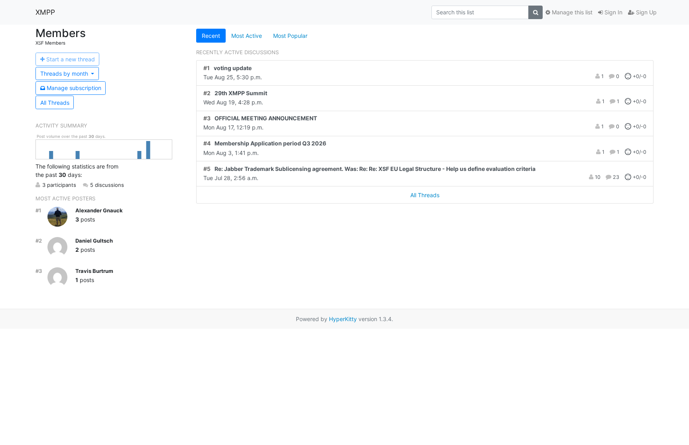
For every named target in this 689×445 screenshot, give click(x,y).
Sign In (612, 12)
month (65, 73)
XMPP (45, 12)
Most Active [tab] (246, 35)
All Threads (54, 102)
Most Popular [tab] (290, 35)
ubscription (74, 87)
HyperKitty (343, 319)
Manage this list (571, 12)
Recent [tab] (211, 35)
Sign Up (645, 12)
